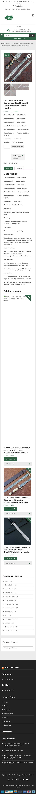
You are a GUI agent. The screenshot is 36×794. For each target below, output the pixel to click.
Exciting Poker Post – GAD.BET (13, 750)
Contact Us (7, 725)
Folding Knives (9, 604)
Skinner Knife (9, 619)
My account (7, 9)
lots (6, 615)
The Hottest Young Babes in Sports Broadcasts (18, 762)
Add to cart (16, 147)
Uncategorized (9, 631)
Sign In (29, 9)
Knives (7, 710)
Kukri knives (8, 611)
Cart (13, 9)
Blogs (6, 717)
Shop (18, 9)
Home (3, 43)
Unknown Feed (12, 667)
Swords (9, 43)
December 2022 (9, 690)
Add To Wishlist (10, 464)
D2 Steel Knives (10, 596)
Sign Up (23, 9)
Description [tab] (8, 168)
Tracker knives (9, 627)
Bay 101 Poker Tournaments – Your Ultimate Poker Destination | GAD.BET (17, 756)
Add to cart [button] (9, 459)
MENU (19, 26)
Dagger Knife (9, 600)
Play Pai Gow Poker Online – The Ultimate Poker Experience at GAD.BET (17, 745)
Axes (6, 581)
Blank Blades (9, 585)
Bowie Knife (8, 589)
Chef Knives (8, 592)
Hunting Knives (9, 608)
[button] (29, 56)
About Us (7, 721)
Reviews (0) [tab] (19, 168)
